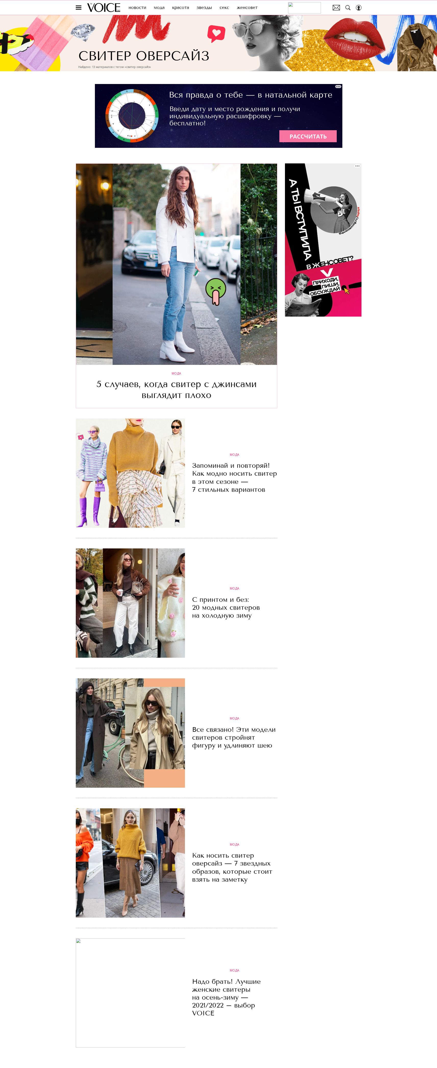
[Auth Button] (358, 7)
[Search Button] (348, 7)
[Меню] (78, 7)
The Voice (103, 7)
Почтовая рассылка (336, 7)
